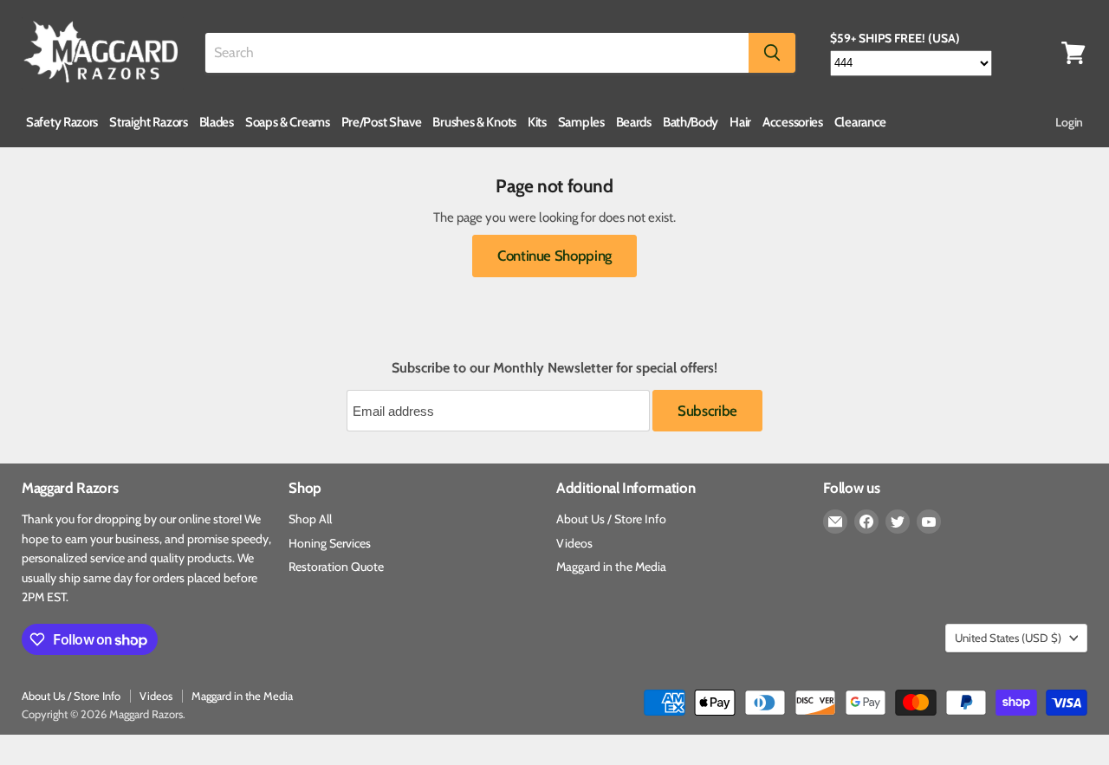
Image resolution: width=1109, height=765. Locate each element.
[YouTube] (929, 521)
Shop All (310, 519)
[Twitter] (897, 521)
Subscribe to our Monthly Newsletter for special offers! (554, 368)
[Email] (835, 521)
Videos (574, 543)
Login (1069, 122)
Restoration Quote (336, 566)
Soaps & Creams (287, 122)
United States (1008, 638)
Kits (537, 122)
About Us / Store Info (611, 519)
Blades (216, 122)
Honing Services (330, 543)
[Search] (772, 53)
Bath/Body (690, 122)
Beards (634, 122)
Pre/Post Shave (381, 122)
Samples (581, 122)
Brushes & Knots (474, 122)
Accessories (792, 122)
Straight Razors (148, 122)
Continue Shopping (554, 255)
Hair (740, 122)
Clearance (860, 122)
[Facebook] (866, 521)
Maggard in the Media (611, 566)
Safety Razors (62, 122)
